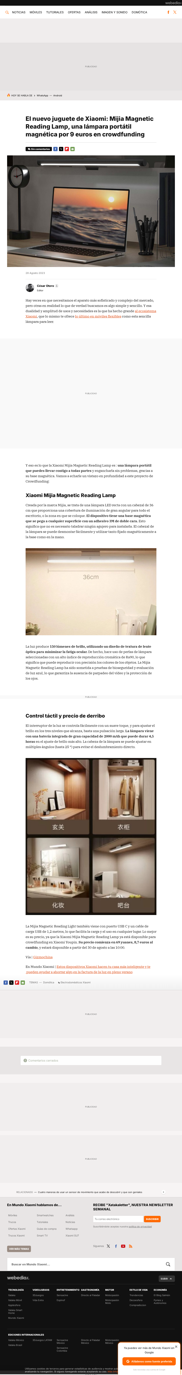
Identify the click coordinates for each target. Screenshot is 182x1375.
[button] (47, 286)
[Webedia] (173, 3)
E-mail (72, 149)
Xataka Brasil (15, 1345)
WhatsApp (42, 95)
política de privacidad (140, 1226)
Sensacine (62, 1295)
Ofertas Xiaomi (16, 1228)
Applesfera (14, 1305)
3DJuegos (38, 1295)
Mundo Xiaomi (16, 1317)
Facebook (168, 12)
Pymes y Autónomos (160, 1301)
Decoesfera (136, 1300)
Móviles (36, 12)
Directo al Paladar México (90, 1341)
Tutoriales (55, 12)
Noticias (18, 12)
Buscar (168, 1264)
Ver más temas (19, 1248)
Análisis (91, 12)
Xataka (11, 1295)
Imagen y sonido (114, 12)
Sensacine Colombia (62, 1349)
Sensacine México (62, 1341)
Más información (117, 1371)
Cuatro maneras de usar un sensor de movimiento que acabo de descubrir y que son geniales (90, 1192)
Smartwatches (45, 1215)
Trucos (12, 1222)
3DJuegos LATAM (42, 1340)
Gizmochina (43, 957)
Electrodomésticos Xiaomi (75, 982)
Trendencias (136, 1295)
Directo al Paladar (90, 1295)
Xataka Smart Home (15, 1311)
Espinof (61, 1300)
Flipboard (67, 149)
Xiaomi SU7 (72, 1235)
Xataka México (16, 1340)
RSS (130, 1246)
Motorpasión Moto (112, 1301)
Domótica (139, 12)
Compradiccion (138, 1305)
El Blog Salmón (162, 1295)
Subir (164, 1278)
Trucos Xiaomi (16, 1235)
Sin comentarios (40, 149)
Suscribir (152, 1219)
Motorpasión (112, 1295)
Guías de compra (47, 1228)
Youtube (123, 1246)
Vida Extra (38, 1300)
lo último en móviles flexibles (98, 316)
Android (57, 95)
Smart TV (42, 1235)
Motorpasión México (112, 1341)
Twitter (175, 12)
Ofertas (74, 12)
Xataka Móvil (15, 1300)
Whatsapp (72, 1228)
